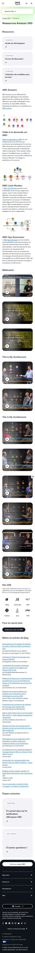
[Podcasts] (22, 923)
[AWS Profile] (31, 3)
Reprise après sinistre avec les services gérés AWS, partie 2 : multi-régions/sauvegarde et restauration (17, 715)
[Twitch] (15, 923)
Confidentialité (6, 934)
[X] (3, 923)
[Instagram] (12, 923)
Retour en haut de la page (16, 929)
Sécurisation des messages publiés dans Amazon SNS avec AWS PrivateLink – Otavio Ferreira (17, 762)
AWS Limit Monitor (10, 188)
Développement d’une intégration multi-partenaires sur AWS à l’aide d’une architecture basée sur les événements (16, 741)
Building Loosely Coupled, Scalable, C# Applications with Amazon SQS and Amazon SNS (17, 773)
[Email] (25, 923)
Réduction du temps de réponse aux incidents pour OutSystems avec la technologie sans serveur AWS (14, 693)
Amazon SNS (6, 18)
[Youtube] (18, 923)
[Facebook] (6, 923)
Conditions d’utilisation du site (11, 936)
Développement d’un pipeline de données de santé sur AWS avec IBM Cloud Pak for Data (16, 646)
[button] (10, 11)
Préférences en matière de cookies (12, 944)
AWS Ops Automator (11, 240)
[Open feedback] (33, 476)
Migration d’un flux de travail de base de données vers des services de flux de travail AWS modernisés (17, 728)
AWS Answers (7, 108)
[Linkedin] (9, 923)
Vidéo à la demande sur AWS (12, 139)
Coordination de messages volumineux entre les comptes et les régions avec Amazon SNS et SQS (15, 667)
